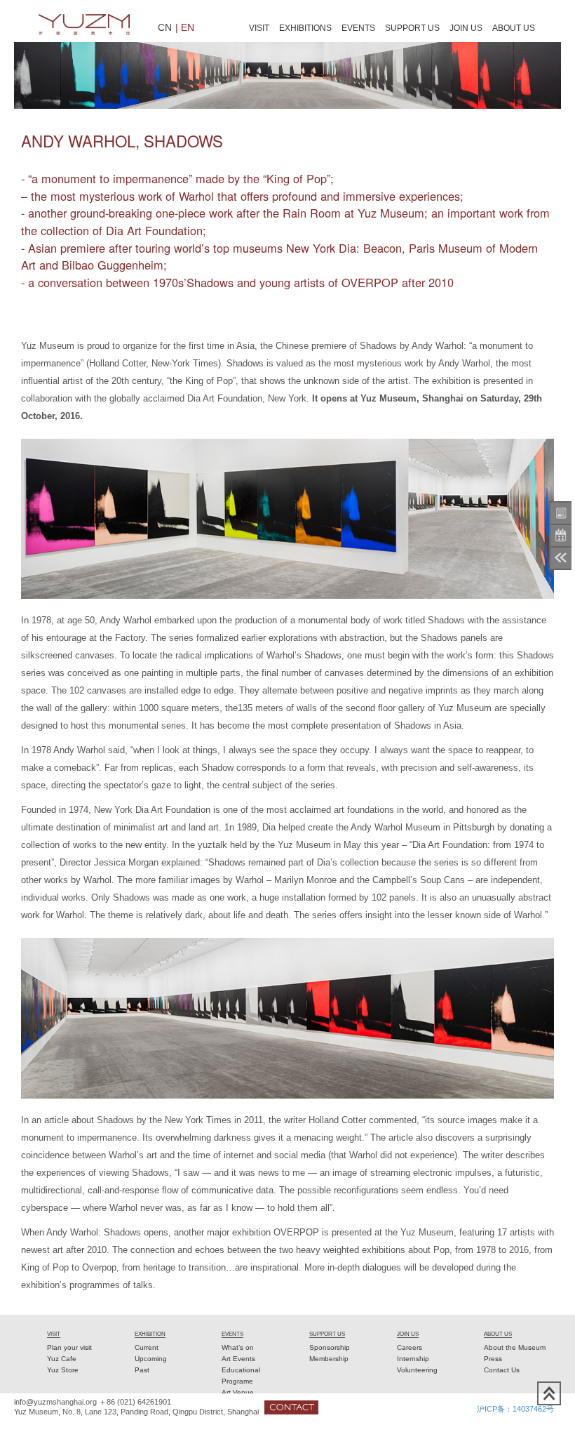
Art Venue (238, 1392)
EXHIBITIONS (305, 28)
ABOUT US (513, 28)
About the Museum (515, 1347)
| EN (184, 27)
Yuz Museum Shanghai (84, 24)
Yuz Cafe (61, 1359)
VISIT (259, 28)
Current (146, 1347)
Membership (329, 1359)
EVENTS (358, 28)
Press (493, 1359)
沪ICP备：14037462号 (515, 1409)
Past (142, 1370)
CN (165, 27)
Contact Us (502, 1370)
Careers (409, 1347)
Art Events (238, 1359)
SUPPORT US (412, 28)
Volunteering (417, 1370)
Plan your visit (69, 1347)
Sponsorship (329, 1347)
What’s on (238, 1347)
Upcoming (151, 1359)
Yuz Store (63, 1370)
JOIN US (465, 28)
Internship (413, 1359)
